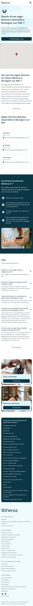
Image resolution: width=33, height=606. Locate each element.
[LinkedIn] (5, 594)
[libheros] (5, 2)
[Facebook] (2, 594)
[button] (16, 54)
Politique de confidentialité (19, 603)
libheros (3, 316)
